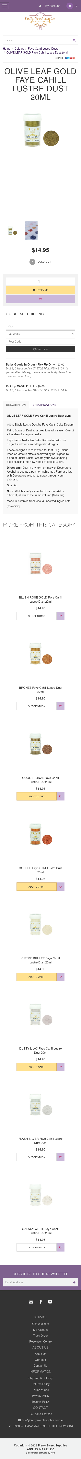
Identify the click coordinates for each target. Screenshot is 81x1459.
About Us (40, 1354)
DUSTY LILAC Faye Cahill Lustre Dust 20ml (40, 1050)
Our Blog (40, 1360)
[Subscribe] (73, 1282)
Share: (60, 57)
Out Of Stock (36, 616)
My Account (52, 6)
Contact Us (40, 1365)
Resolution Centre (40, 1341)
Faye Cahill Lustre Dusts (43, 48)
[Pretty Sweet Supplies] (40, 21)
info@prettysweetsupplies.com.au (43, 1420)
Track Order (40, 1335)
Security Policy (40, 1402)
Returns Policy (41, 1384)
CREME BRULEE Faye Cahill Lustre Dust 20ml (40, 960)
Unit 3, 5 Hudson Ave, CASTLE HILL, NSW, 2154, (43, 1426)
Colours (19, 48)
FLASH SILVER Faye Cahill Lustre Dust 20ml (40, 1140)
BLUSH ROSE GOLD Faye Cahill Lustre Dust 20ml (40, 599)
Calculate (42, 349)
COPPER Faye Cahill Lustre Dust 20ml (40, 870)
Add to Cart (36, 796)
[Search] (74, 39)
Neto (53, 1452)
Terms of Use (40, 1390)
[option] (40, 130)
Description (16, 405)
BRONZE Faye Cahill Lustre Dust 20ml (40, 689)
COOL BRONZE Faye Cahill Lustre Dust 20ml (40, 780)
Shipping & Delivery (41, 1378)
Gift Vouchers (40, 1324)
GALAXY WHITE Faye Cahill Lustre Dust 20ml (40, 1231)
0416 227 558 (43, 1414)
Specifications (44, 405)
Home (6, 48)
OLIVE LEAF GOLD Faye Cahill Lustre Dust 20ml (37, 52)
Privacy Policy (40, 1396)
